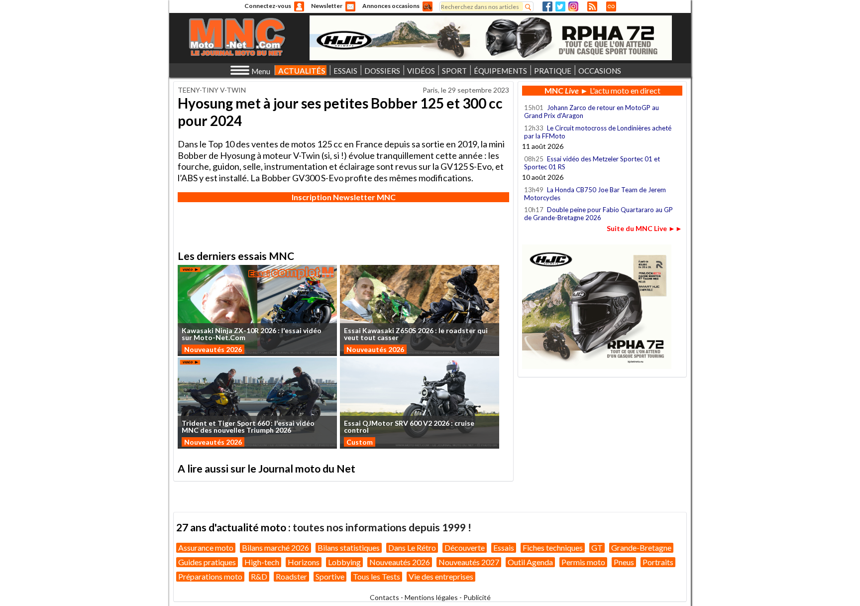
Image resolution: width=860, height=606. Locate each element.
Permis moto (583, 562)
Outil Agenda (530, 562)
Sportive (330, 576)
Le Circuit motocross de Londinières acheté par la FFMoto (597, 132)
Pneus (624, 562)
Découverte (464, 547)
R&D (259, 576)
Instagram (573, 6)
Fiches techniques (553, 547)
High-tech (261, 562)
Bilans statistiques (349, 547)
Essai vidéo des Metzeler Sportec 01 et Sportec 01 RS (592, 163)
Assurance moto (205, 547)
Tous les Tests (376, 576)
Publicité (477, 597)
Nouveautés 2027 (468, 562)
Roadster (291, 576)
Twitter (560, 6)
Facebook (547, 6)
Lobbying (344, 562)
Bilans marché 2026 (275, 547)
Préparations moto (210, 576)
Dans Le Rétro (412, 547)
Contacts (384, 597)
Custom (359, 442)
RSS (592, 6)
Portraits (658, 562)
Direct (611, 6)
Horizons (304, 562)
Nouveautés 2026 (213, 349)
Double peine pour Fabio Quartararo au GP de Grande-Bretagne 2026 (598, 214)
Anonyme (299, 6)
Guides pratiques (207, 562)
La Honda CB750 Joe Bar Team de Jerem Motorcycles (595, 194)
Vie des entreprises (441, 576)
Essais (503, 547)
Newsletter (326, 5)
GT (597, 547)
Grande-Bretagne (641, 547)
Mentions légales (431, 597)
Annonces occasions (391, 5)
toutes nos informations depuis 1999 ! (382, 527)
